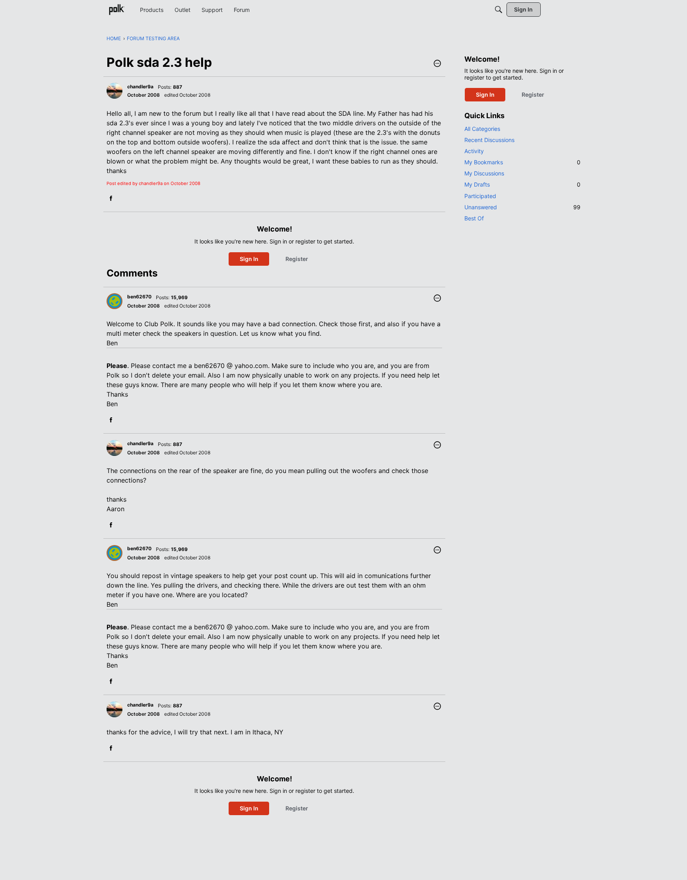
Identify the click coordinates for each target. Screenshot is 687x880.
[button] (437, 64)
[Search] (498, 9)
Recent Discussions (489, 139)
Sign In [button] (249, 258)
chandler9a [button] (140, 87)
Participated (480, 196)
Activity (474, 151)
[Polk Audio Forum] (116, 9)
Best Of (474, 218)
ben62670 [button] (139, 297)
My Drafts (522, 184)
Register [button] (296, 258)
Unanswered (522, 207)
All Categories (482, 128)
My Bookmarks (522, 162)
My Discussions (484, 173)
